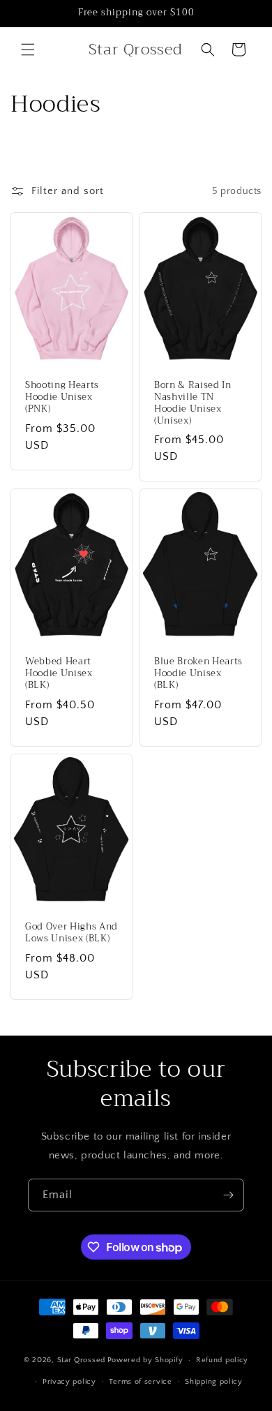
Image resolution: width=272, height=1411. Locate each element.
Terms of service (140, 1382)
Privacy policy (69, 1382)
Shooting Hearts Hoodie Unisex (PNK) (62, 397)
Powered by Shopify (145, 1360)
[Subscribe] (228, 1195)
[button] (28, 49)
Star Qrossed (81, 1360)
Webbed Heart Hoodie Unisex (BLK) (59, 674)
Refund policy (222, 1360)
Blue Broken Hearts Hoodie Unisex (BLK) (198, 674)
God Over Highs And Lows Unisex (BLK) (71, 933)
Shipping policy (214, 1382)
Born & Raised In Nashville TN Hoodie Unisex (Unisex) (193, 403)
